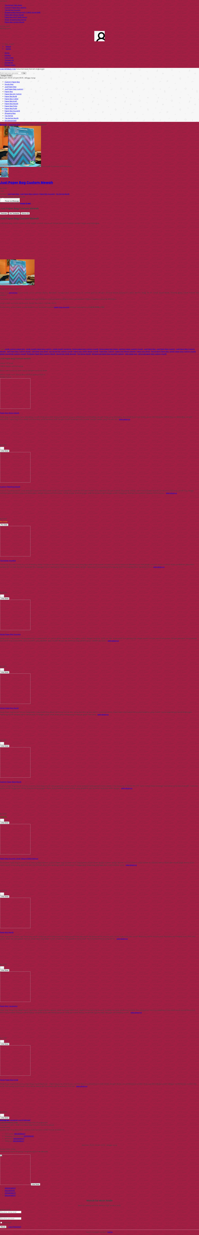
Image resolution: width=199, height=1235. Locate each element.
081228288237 (19, 1134)
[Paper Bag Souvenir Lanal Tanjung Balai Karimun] (15, 854)
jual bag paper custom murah (131, 349)
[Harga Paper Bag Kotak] (15, 1075)
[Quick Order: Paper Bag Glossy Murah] (0, 410)
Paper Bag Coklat (11, 99)
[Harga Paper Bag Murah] (15, 703)
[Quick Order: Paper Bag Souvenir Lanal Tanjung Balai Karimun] (0, 856)
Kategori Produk (6, 75)
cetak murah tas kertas (62, 349)
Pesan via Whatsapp (12, 201)
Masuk (3, 1227)
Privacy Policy (10, 65)
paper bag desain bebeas (125, 351)
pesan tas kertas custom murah (13, 354)
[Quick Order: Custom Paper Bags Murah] (0, 779)
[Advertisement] (99, 242)
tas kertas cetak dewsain (66, 354)
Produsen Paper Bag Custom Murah (41, 354)
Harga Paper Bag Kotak (9, 1080)
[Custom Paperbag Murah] (15, 482)
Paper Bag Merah (7, 932)
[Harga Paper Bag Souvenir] (15, 629)
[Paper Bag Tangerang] (15, 1001)
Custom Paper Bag (12, 82)
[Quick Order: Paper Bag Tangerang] (0, 1004)
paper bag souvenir (61, 307)
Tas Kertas (9, 116)
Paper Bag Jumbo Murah (14, 22)
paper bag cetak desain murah (85, 351)
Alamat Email (5, 1209)
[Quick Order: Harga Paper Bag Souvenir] (0, 632)
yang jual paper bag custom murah (152, 354)
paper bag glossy (143, 351)
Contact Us (9, 60)
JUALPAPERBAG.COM (8, 69)
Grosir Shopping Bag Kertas (15, 20)
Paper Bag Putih (11, 108)
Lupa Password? (15, 1227)
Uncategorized (10, 120)
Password (3, 1216)
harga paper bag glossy (108, 349)
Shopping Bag (10, 113)
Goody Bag (9, 84)
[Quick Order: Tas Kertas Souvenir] (0, 558)
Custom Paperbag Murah (10, 487)
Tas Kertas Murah (12, 118)
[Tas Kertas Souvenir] (15, 556)
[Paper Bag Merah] (15, 927)
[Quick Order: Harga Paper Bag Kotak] (0, 1077)
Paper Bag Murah (11, 104)
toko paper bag (131, 354)
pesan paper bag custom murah (183, 351)
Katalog (8, 55)
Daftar (110, 1232)
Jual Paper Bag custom (14, 89)
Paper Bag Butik (11, 96)
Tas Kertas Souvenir (12, 10)
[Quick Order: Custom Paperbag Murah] (0, 484)
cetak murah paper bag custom (39, 349)
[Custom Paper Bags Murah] (15, 777)
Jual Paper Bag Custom (165, 349)
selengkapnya (124, 419)
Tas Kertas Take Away (13, 5)
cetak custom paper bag (15, 349)
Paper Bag (9, 91)
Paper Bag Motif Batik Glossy (16, 17)
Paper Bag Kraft (11, 101)
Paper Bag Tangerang (8, 1006)
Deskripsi (4, 213)
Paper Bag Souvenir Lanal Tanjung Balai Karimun (19, 858)
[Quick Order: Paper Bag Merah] (0, 930)
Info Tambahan (14, 213)
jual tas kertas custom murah (61, 351)
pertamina (13, 293)
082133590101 (28, 1136)
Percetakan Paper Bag (160, 351)
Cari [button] (24, 73)
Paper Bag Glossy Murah (14, 15)
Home (7, 53)
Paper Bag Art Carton (13, 94)
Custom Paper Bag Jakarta (15, 7)
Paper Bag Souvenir (12, 111)
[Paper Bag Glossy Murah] (15, 408)
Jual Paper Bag (10, 87)
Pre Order (4, 525)
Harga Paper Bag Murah (9, 708)
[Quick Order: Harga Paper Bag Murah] (0, 706)
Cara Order (9, 58)
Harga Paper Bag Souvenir (10, 634)
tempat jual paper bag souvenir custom (108, 354)
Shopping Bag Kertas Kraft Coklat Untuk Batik (22, 12)
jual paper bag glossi (40, 351)
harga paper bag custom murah (85, 349)
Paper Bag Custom (106, 351)
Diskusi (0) (25, 213)
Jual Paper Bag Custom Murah (19, 351)
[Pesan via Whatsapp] (2, 448)
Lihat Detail (4, 451)
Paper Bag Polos (11, 106)
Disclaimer (9, 62)
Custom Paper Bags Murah (10, 782)
